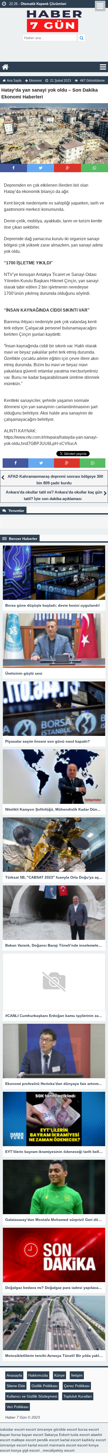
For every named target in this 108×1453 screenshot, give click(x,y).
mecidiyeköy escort (58, 1450)
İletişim (77, 1375)
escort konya (88, 1445)
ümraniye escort (13, 1445)
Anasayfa (14, 1375)
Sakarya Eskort (56, 1435)
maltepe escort (23, 1440)
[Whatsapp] (94, 168)
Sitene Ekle (16, 1386)
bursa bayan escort (27, 1435)
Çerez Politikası (77, 1386)
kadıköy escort (94, 1440)
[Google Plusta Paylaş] (67, 168)
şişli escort (31, 1450)
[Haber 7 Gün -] (54, 20)
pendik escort (48, 1440)
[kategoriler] (103, 67)
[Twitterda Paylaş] (40, 168)
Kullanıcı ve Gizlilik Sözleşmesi (32, 1396)
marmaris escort (62, 1445)
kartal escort (70, 1440)
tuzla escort (80, 1435)
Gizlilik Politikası (44, 1386)
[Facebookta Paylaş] (13, 168)
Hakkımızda (38, 1375)
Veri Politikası (18, 1407)
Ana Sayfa (14, 80)
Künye (59, 1375)
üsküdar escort (12, 1429)
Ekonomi (35, 80)
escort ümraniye (39, 1429)
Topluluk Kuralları (77, 1396)
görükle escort (65, 1429)
